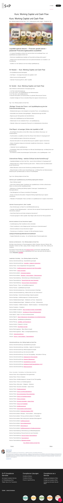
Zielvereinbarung (24, 425)
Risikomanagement (28, 366)
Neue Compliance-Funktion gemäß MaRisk (32, 309)
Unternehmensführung (19, 334)
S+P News (51, 5)
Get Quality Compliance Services (9, 478)
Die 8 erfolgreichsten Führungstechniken (26, 394)
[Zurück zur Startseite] (6, 5)
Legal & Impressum (10, 490)
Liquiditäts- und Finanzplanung (24, 321)
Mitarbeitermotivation (26, 440)
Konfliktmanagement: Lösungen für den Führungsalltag (29, 268)
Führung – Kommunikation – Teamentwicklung (24, 336)
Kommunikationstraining (26, 423)
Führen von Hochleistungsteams (24, 396)
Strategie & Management (29, 359)
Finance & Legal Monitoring (29, 480)
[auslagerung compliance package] (33, 498)
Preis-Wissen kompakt (22, 326)
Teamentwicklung (25, 438)
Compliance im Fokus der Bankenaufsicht (32, 312)
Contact (58, 5)
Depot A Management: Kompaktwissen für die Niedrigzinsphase (31, 317)
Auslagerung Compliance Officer (51, 480)
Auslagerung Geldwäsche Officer (51, 478)
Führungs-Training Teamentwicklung (29, 282)
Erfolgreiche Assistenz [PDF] (27, 411)
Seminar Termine (30, 249)
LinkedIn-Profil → (9, 458)
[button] (60, 500)
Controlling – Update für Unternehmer (32, 263)
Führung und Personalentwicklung (24, 391)
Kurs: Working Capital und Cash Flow (31, 442)
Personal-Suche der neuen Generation (30, 280)
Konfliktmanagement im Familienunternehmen (31, 428)
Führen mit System (21, 270)
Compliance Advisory (27, 476)
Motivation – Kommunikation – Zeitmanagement (31, 275)
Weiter (51, 446)
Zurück (12, 446)
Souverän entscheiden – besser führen (25, 401)
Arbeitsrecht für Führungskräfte (30, 357)
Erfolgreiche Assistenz (26, 273)
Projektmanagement (21, 389)
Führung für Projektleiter (22, 403)
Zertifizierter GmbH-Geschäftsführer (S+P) (33, 364)
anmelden (21, 252)
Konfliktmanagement (21, 406)
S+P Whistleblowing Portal (7, 480)
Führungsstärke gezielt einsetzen (24, 408)
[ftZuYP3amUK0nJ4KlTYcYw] (58, 498)
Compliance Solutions (27, 478)
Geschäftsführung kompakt (30, 361)
